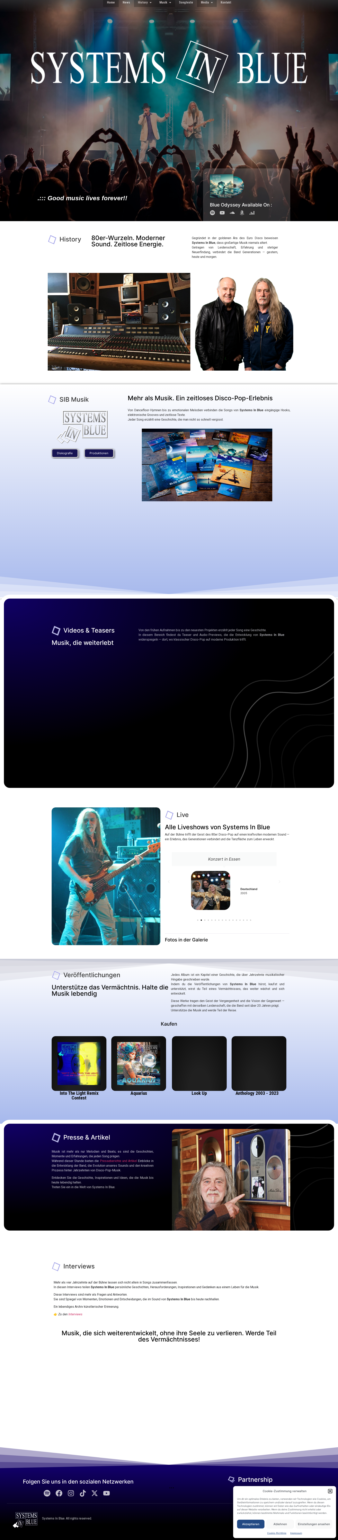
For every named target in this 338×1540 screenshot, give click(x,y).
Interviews (75, 1314)
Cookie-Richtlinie (276, 1533)
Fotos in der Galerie (186, 940)
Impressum (296, 1533)
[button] (330, 1491)
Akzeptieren (250, 1524)
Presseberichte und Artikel (118, 1161)
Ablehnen (280, 1524)
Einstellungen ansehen (314, 1524)
